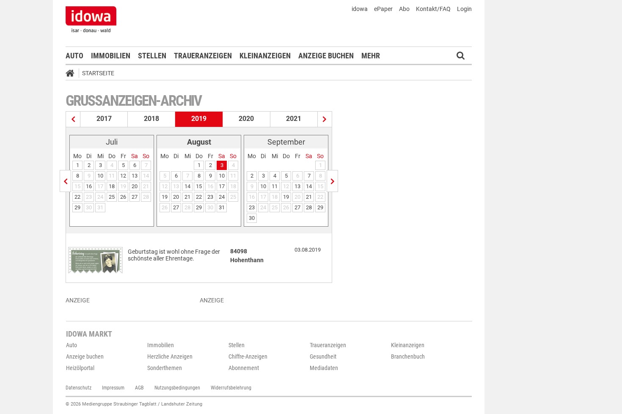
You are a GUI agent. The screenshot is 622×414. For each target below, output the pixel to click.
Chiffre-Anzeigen (247, 356)
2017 (104, 119)
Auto (74, 55)
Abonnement (243, 368)
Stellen (152, 55)
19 (165, 197)
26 (123, 197)
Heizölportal (80, 368)
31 (222, 207)
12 (123, 176)
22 (77, 197)
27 (135, 197)
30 (252, 218)
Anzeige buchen (326, 55)
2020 (246, 119)
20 (135, 186)
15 (199, 186)
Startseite (98, 73)
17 (222, 186)
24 (222, 197)
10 (100, 176)
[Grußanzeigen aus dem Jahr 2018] (73, 119)
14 (187, 186)
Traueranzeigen (203, 55)
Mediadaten (324, 368)
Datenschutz (78, 388)
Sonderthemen (164, 368)
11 (275, 186)
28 (309, 207)
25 (112, 197)
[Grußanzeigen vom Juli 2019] (65, 181)
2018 (151, 119)
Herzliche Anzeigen (170, 356)
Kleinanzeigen (265, 55)
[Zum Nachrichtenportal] (91, 19)
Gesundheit (323, 356)
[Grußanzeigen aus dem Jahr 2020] (325, 119)
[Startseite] (73, 74)
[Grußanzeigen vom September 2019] (332, 181)
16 (89, 186)
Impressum (113, 388)
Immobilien (110, 55)
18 (112, 186)
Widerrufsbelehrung (231, 388)
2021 (293, 119)
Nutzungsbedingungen (177, 388)
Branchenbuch (408, 356)
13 (135, 176)
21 (187, 197)
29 (77, 207)
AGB (139, 388)
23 (210, 197)
